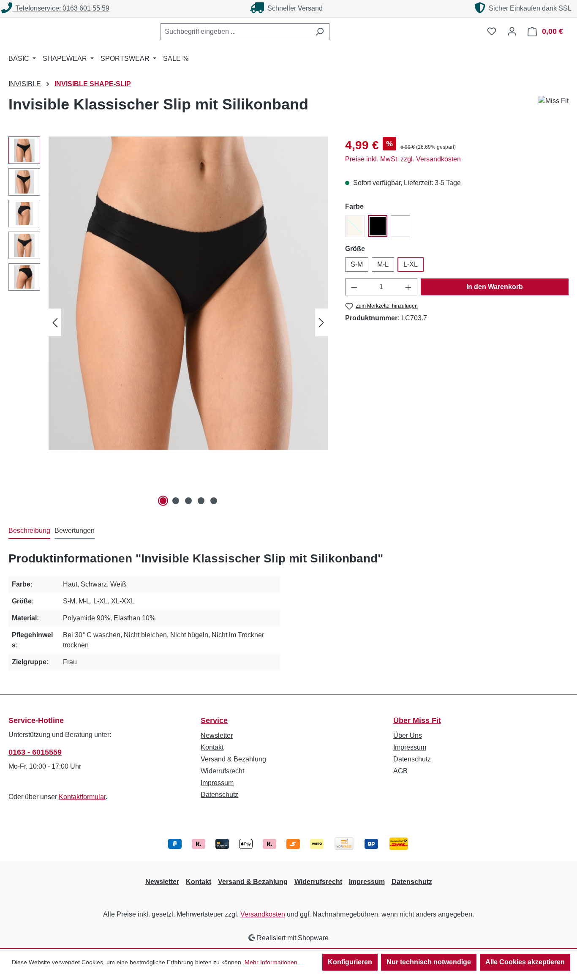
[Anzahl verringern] (354, 286)
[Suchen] (319, 31)
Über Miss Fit (417, 720)
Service (214, 720)
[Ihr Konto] (512, 31)
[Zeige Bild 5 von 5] (213, 500)
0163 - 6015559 (35, 752)
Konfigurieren (350, 962)
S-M (357, 264)
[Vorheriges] (55, 322)
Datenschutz (219, 794)
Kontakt (212, 747)
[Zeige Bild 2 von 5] (175, 500)
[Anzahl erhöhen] (408, 286)
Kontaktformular (82, 796)
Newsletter (217, 735)
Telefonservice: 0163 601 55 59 (60, 8)
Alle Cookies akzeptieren (525, 962)
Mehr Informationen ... (274, 962)
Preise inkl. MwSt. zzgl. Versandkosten (403, 159)
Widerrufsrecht (222, 771)
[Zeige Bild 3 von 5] (188, 500)
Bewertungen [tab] (74, 530)
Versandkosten (262, 914)
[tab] (29, 531)
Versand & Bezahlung (233, 759)
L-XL (410, 264)
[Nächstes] (321, 322)
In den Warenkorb (494, 286)
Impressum (217, 782)
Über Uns (407, 735)
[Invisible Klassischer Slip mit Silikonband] (188, 293)
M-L (383, 264)
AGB (400, 771)
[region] (168, 322)
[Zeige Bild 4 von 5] (201, 500)
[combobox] (235, 31)
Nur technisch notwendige (428, 962)
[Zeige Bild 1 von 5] (163, 500)
